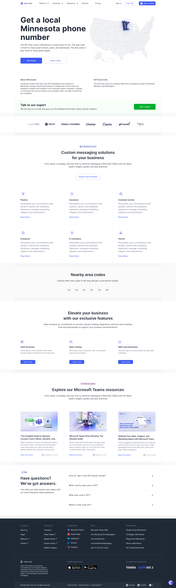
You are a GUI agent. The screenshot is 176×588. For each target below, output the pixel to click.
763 (99, 290)
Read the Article (26, 455)
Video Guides (49, 534)
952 (107, 290)
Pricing (98, 3)
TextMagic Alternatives (135, 534)
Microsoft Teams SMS (99, 530)
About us (23, 530)
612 (84, 290)
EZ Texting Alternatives (135, 548)
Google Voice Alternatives (136, 530)
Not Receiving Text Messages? (103, 534)
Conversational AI (98, 539)
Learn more (27, 362)
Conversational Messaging (101, 543)
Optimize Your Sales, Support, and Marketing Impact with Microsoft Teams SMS (136, 437)
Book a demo (56, 61)
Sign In (118, 3)
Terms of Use (71, 585)
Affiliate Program (50, 548)
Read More (25, 217)
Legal (22, 534)
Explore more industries (88, 177)
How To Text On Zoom (99, 548)
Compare (47, 530)
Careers (23, 543)
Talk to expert (144, 107)
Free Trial (129, 3)
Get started (31, 61)
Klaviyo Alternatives (133, 543)
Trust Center (95, 585)
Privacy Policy (84, 585)
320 (76, 290)
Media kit (24, 539)
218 (68, 290)
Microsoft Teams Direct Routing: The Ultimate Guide (86, 437)
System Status (49, 543)
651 (91, 290)
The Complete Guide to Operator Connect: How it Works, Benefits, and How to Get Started (37, 437)
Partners (85, 3)
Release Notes (49, 539)
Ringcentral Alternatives (135, 539)
